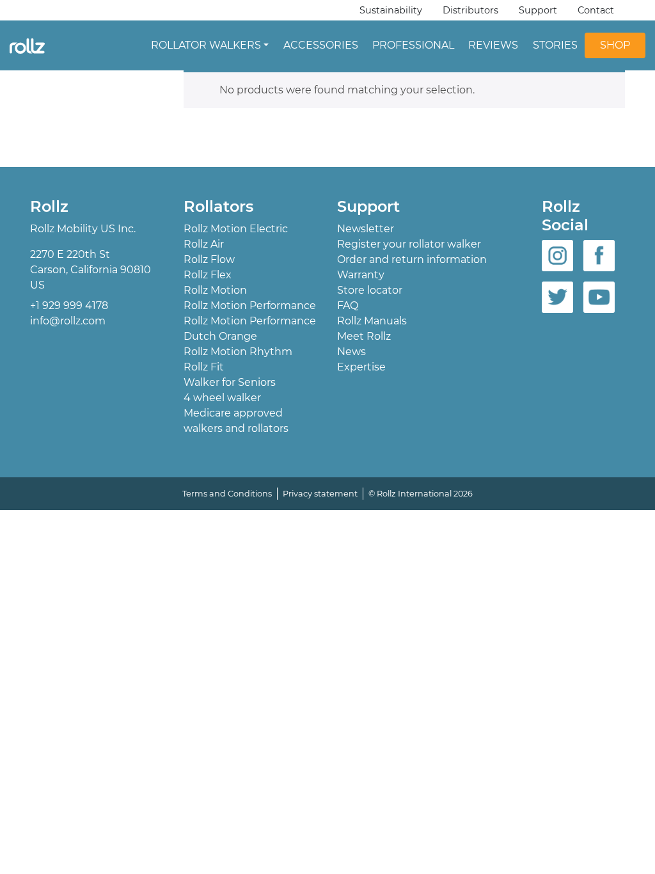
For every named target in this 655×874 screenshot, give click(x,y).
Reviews (493, 45)
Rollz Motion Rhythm (238, 352)
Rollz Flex (208, 275)
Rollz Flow (209, 259)
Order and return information (412, 259)
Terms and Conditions (227, 493)
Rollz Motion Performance (250, 305)
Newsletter (365, 229)
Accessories (320, 45)
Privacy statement (320, 493)
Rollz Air (204, 244)
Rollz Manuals (372, 321)
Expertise (361, 367)
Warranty (360, 275)
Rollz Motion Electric (236, 229)
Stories (555, 45)
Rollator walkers (206, 45)
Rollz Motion (215, 290)
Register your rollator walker (409, 244)
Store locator (369, 290)
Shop (615, 45)
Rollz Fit (204, 367)
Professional (413, 45)
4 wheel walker (222, 398)
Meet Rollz (364, 336)
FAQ (347, 305)
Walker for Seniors (230, 382)
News (351, 352)
